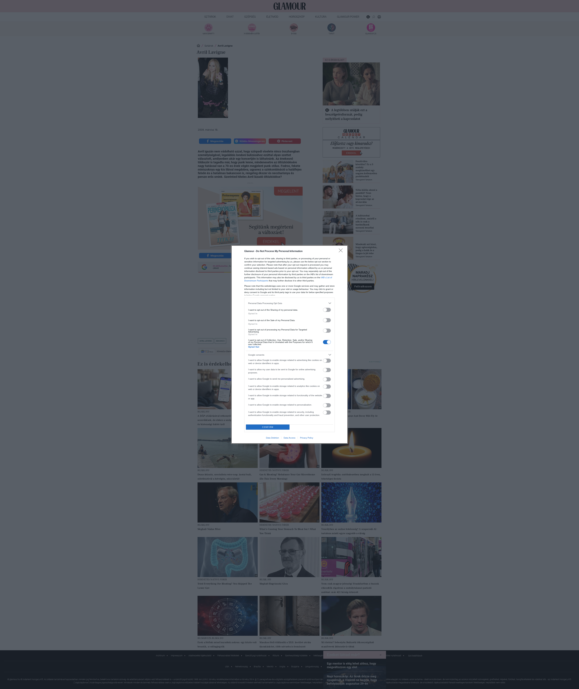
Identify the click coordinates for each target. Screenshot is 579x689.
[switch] (327, 310)
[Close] (342, 251)
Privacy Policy (306, 438)
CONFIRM (267, 427)
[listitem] (289, 303)
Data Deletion (272, 438)
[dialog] (289, 344)
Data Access (289, 438)
